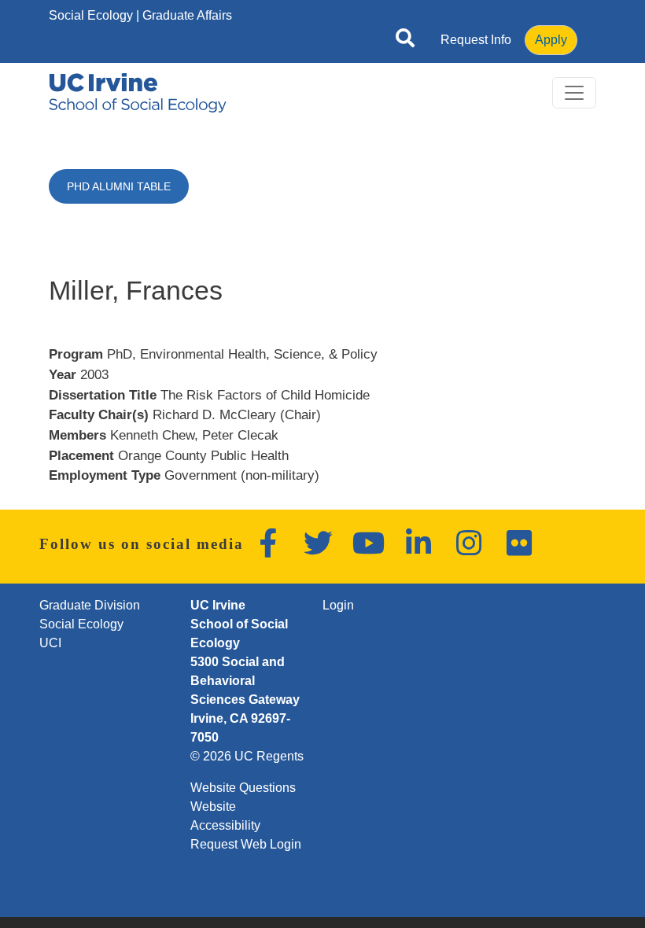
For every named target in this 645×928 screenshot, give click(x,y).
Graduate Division (89, 605)
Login (338, 605)
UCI (50, 643)
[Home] (138, 92)
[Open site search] (405, 41)
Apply (551, 39)
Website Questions (243, 787)
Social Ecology (91, 15)
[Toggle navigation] (574, 93)
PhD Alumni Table (119, 186)
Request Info (475, 39)
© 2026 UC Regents (247, 756)
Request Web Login (245, 844)
